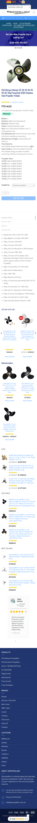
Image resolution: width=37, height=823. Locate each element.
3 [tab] (22, 641)
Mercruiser (5, 704)
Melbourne (5, 739)
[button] (3, 12)
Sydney (4, 743)
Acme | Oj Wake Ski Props (11, 666)
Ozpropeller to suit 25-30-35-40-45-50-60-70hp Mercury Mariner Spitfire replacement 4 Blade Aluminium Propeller (9, 335)
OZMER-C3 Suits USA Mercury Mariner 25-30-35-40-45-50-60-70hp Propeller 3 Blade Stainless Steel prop (27, 335)
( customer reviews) (16, 102)
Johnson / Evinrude (8, 700)
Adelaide (4, 758)
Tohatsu (4, 716)
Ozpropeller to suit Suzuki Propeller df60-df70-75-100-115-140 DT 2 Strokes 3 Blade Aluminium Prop (27, 388)
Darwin (4, 750)
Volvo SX (4, 723)
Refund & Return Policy (26, 816)
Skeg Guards (6, 673)
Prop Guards (6, 681)
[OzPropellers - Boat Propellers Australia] (18, 12)
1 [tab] (16, 641)
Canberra (4, 754)
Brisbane (4, 746)
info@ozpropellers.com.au (16, 802)
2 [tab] (19, 641)
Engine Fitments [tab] (6, 218)
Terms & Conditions (9, 816)
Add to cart (18, 198)
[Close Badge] (28, 816)
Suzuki (3, 712)
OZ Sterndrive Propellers (10, 662)
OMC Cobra (5, 708)
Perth (3, 765)
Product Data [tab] (6, 222)
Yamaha (4, 727)
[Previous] (1, 337)
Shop (15, 23)
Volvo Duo (5, 719)
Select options (9, 356)
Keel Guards (6, 677)
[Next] (35, 337)
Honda (4, 697)
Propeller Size (5, 185)
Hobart (4, 762)
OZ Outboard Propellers (10, 658)
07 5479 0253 (16, 797)
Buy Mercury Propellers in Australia (24, 26)
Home (8, 23)
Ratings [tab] (4, 226)
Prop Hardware (7, 685)
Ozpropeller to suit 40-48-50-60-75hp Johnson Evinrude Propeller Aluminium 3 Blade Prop (9, 427)
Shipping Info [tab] (5, 230)
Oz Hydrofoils (6, 670)
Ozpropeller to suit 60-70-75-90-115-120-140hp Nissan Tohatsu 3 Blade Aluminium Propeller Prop (9, 388)
